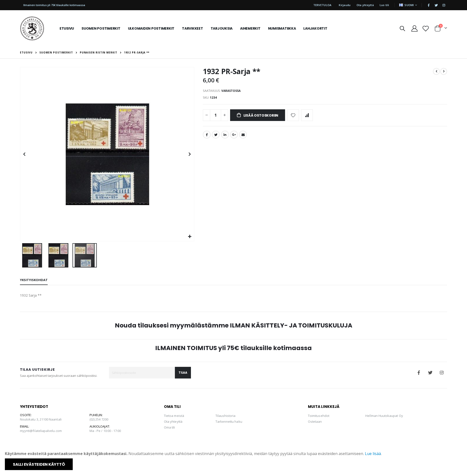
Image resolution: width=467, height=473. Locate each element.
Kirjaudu (344, 5)
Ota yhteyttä (365, 5)
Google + (234, 134)
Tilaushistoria (226, 415)
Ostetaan (315, 421)
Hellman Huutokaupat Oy (384, 415)
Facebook (207, 134)
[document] (234, 460)
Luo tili (384, 5)
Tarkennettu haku (229, 421)
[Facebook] (428, 5)
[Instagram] (443, 5)
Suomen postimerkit (56, 52)
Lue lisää (373, 453)
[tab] (34, 280)
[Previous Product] (436, 71)
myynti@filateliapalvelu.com (41, 431)
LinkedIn (225, 134)
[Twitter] (436, 5)
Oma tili (169, 427)
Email (243, 134)
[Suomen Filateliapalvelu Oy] (32, 28)
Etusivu (26, 52)
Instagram (442, 373)
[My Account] (414, 28)
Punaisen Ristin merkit (98, 52)
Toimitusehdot (318, 415)
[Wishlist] (425, 28)
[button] (190, 236)
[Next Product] (443, 71)
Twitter (216, 134)
